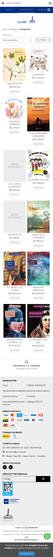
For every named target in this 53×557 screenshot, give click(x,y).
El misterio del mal (38, 341)
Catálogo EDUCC (34, 402)
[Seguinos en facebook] (11, 467)
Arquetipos (14, 234)
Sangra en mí (14, 83)
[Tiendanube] (26, 528)
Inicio (4, 29)
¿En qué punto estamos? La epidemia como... (14, 341)
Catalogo (13, 29)
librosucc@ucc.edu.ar (16, 452)
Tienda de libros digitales (14, 391)
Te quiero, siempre (15, 123)
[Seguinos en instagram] (5, 467)
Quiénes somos (10, 396)
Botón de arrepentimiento (26, 540)
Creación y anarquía (38, 288)
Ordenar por (7, 35)
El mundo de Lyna (38, 180)
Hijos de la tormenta (38, 236)
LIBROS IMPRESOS (36, 385)
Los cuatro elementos (14, 185)
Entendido (26, 553)
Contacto (30, 396)
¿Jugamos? (38, 74)
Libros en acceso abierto (38, 391)
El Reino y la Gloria (14, 288)
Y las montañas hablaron (38, 134)
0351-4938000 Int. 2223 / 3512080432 (24, 447)
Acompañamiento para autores (13, 403)
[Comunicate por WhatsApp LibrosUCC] (47, 536)
